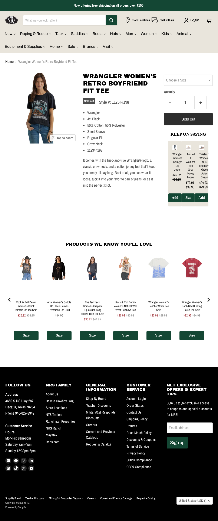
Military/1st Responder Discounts (66, 498)
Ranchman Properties (60, 421)
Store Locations (56, 407)
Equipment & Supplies (24, 46)
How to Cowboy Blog (60, 401)
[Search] (111, 20)
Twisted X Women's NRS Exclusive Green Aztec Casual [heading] (204, 165)
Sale (71, 46)
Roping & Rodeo (34, 34)
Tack (59, 34)
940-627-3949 (24, 413)
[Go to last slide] (9, 300)
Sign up (177, 442)
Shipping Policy (137, 419)
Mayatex (51, 435)
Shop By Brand (96, 398)
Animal (182, 34)
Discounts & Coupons (141, 439)
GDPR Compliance (139, 460)
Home (55, 46)
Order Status (135, 405)
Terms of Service (137, 446)
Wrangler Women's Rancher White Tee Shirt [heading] (158, 306)
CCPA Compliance (138, 466)
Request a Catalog (98, 444)
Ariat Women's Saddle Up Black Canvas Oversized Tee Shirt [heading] (59, 306)
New (9, 34)
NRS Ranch (54, 428)
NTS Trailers (54, 414)
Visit (107, 46)
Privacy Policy (135, 453)
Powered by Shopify (15, 507)
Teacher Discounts (98, 405)
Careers (91, 424)
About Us (52, 394)
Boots (97, 34)
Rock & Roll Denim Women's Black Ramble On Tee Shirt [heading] (26, 306)
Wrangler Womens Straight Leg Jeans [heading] (177, 161)
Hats (114, 34)
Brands (89, 46)
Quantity (169, 92)
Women (148, 34)
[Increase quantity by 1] (201, 102)
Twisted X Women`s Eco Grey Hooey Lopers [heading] (190, 165)
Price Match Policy (139, 432)
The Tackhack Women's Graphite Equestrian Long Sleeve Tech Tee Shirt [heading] (92, 308)
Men (130, 34)
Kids (165, 34)
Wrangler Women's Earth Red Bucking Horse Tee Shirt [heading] (192, 306)
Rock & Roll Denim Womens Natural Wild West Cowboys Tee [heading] (125, 306)
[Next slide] (208, 300)
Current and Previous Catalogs (116, 498)
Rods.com (52, 442)
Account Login (136, 398)
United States (192, 500)
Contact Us (133, 412)
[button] (192, 20)
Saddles (78, 34)
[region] (188, 177)
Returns (131, 426)
